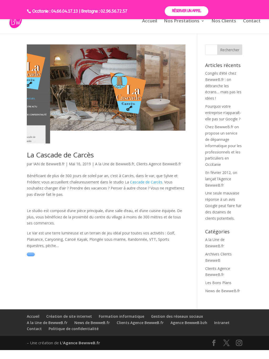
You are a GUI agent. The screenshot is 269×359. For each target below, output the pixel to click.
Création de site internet (69, 316)
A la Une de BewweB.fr (114, 163)
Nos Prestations (181, 21)
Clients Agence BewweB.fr (158, 163)
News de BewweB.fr (222, 290)
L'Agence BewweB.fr (80, 342)
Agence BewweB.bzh (188, 322)
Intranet (222, 322)
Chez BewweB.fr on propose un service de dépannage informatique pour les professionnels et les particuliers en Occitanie (223, 145)
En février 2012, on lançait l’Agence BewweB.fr (221, 179)
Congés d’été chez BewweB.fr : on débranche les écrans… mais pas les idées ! (223, 86)
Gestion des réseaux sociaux (177, 316)
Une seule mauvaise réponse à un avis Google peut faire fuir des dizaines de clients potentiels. (223, 205)
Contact (252, 21)
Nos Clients (223, 21)
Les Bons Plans (218, 282)
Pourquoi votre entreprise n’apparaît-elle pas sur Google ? (223, 112)
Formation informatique (121, 316)
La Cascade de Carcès (60, 155)
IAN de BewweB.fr (49, 163)
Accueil (149, 21)
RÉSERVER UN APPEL (186, 11)
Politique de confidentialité (74, 328)
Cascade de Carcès (146, 182)
